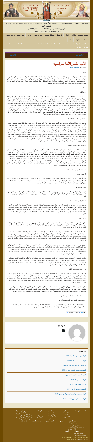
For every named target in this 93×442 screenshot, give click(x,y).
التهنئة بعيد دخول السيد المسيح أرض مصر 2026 (70, 394)
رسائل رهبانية (49, 35)
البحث (70, 40)
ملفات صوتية (40, 415)
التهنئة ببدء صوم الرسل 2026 (76, 389)
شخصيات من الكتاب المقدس (76, 427)
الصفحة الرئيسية (83, 35)
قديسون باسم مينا (30, 43)
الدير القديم (85, 43)
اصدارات (86, 47)
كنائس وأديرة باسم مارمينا (16, 43)
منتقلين (51, 419)
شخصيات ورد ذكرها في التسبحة (77, 425)
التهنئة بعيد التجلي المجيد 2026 (76, 360)
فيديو (38, 413)
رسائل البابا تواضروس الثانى (24, 415)
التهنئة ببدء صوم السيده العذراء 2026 (74, 370)
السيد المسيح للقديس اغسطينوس (75, 375)
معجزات (78, 40)
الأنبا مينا (53, 43)
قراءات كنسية (10, 35)
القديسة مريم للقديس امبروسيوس (74, 365)
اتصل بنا (79, 47)
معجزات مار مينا (78, 433)
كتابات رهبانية (66, 417)
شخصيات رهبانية (74, 67)
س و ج (29, 35)
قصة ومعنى (20, 35)
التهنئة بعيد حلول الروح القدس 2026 (74, 399)
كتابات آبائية (65, 413)
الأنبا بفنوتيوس (79, 55)
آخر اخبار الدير (52, 415)
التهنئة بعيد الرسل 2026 (78, 379)
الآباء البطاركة (72, 429)
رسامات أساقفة (53, 417)
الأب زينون (12, 55)
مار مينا (69, 43)
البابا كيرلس (61, 43)
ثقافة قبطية (65, 415)
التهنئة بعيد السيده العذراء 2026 (76, 356)
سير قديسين (38, 35)
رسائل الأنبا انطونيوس (22, 413)
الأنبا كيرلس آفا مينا (43, 43)
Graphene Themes (82, 439)
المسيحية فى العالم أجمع (78, 384)
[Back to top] (5, 437)
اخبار (67, 35)
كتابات (74, 35)
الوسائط (59, 35)
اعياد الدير (51, 413)
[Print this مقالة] (68, 67)
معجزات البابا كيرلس (80, 435)
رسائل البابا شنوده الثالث (23, 419)
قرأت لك (85, 40)
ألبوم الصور (40, 417)
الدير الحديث (76, 43)
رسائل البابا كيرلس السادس (24, 417)
